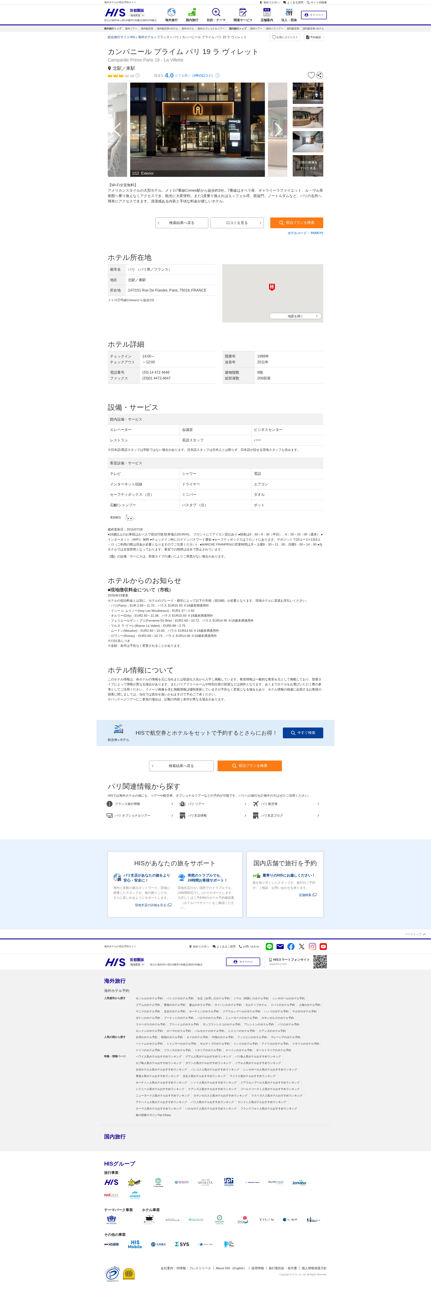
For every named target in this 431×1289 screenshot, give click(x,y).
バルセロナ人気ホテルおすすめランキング (211, 1108)
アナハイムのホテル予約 (184, 1024)
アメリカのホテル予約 (275, 1043)
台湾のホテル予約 (146, 1037)
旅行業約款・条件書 (283, 1268)
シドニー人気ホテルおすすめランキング (160, 1089)
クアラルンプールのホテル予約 (241, 1011)
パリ (176, 37)
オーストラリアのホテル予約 (273, 1050)
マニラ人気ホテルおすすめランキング (252, 1076)
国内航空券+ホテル (313, 28)
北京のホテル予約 (174, 1011)
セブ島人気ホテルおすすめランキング (159, 1063)
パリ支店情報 (197, 815)
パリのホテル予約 (288, 1024)
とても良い (194, 75)
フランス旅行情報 (127, 804)
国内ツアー (256, 28)
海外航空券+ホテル (167, 28)
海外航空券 (147, 28)
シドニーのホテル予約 (241, 1031)
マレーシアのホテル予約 (285, 1037)
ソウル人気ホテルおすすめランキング (258, 1063)
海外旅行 (115, 981)
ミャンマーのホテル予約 (181, 1043)
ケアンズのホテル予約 (272, 1031)
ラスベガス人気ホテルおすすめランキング (276, 1095)
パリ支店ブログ (272, 815)
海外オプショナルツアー (211, 28)
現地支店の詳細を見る (150, 905)
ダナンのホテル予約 (148, 1017)
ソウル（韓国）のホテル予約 (250, 998)
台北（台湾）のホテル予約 (213, 998)
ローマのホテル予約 (179, 1031)
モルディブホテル (256, 1004)
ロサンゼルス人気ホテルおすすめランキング (220, 1095)
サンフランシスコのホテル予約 (221, 1024)
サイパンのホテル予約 (228, 1004)
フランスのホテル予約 (177, 1050)
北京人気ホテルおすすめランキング (204, 1076)
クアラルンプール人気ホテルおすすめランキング (270, 1082)
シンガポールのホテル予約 (288, 998)
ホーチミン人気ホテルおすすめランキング (161, 1082)
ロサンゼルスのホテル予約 (278, 1017)
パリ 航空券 (269, 804)
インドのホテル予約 (245, 1043)
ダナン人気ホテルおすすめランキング (208, 1063)
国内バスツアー (274, 28)
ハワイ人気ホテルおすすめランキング (159, 1056)
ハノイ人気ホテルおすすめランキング (214, 1082)
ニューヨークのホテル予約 (241, 1017)
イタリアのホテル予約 (208, 1050)
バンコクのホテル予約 (180, 998)
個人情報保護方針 (314, 1268)
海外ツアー (131, 28)
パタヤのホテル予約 (209, 1017)
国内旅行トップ (237, 28)
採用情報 (257, 1268)
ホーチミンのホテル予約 (204, 1011)
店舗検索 (305, 895)
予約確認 (315, 37)
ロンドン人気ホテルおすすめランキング (262, 1102)
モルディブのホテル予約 (215, 1043)
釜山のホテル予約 (200, 1004)
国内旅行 (115, 1136)
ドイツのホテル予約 (148, 1050)
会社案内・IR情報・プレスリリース (186, 1268)
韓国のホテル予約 (172, 1037)
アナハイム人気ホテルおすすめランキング (161, 1102)
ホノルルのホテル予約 (149, 998)
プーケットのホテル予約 (179, 1017)
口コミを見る (237, 223)
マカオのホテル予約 (304, 1011)
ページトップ (413, 934)
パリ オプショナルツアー (132, 815)
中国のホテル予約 (222, 1037)
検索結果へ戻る (181, 223)
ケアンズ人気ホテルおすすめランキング (212, 1089)
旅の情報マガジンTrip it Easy (153, 1115)
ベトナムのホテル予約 (149, 1043)
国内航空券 (293, 28)
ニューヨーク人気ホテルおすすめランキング (163, 1095)
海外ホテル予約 (116, 991)
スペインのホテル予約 (238, 1050)
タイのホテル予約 (197, 1037)
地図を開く (295, 316)
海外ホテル (188, 28)
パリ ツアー (196, 804)
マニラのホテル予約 (148, 1011)
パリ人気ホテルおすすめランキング (212, 1102)
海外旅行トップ (112, 28)
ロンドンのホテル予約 (149, 1031)
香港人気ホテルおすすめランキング (157, 1076)
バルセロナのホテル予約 (209, 1031)
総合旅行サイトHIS (121, 37)
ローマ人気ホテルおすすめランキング (159, 1108)
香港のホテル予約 (174, 1004)
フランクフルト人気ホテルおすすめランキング (268, 1108)
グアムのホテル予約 (148, 1004)
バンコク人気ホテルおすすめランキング (215, 1069)
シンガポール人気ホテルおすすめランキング (270, 1069)
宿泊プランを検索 (300, 222)
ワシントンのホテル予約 (259, 1024)
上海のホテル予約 (309, 1004)
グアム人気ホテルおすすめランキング (208, 1056)
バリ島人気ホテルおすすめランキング (258, 1056)
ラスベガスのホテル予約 (150, 1024)
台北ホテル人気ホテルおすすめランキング (161, 1069)
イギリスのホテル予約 (305, 1043)
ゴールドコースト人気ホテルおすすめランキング (270, 1089)
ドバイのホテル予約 (283, 1004)
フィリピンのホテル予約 (252, 1037)
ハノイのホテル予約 (276, 1011)
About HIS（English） (231, 1268)
